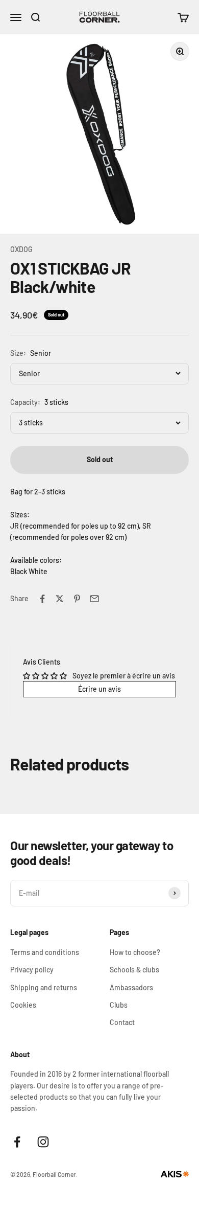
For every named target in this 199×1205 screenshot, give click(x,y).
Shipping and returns (43, 987)
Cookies (23, 1005)
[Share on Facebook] (42, 598)
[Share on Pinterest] (77, 598)
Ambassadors (131, 987)
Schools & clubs (134, 969)
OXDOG (21, 249)
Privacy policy (32, 969)
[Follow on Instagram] (43, 1142)
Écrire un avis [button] (99, 689)
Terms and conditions (44, 952)
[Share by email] (94, 598)
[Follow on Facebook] (17, 1142)
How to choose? (135, 952)
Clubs (119, 1005)
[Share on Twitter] (59, 598)
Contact (122, 1022)
